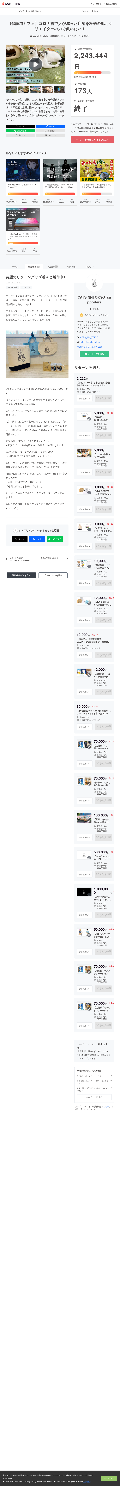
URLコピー (52, 130)
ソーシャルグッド (72, 35)
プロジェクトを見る (53, 575)
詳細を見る (83, 398)
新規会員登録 (111, 4)
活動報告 (33, 266)
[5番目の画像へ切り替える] (59, 89)
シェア (51, 126)
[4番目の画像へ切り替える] (47, 89)
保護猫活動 (12, 287)
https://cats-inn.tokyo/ (90, 342)
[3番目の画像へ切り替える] (35, 89)
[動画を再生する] (35, 64)
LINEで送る (21, 130)
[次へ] (61, 64)
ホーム (15, 266)
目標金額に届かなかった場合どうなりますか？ (92, 1082)
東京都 (87, 35)
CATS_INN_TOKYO (89, 337)
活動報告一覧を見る (21, 575)
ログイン (99, 4)
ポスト (21, 126)
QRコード (52, 135)
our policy (87, 1481)
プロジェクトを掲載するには (30, 11)
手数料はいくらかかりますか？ (89, 1076)
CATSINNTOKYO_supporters (46, 35)
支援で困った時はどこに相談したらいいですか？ (92, 1089)
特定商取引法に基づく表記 (89, 346)
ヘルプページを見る (94, 1097)
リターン (26, 287)
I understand (109, 1478)
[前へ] (9, 64)
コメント (90, 266)
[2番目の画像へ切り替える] (23, 89)
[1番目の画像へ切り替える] (11, 89)
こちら (106, 1106)
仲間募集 (71, 266)
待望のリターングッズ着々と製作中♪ (36, 276)
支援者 (52, 266)
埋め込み (21, 135)
